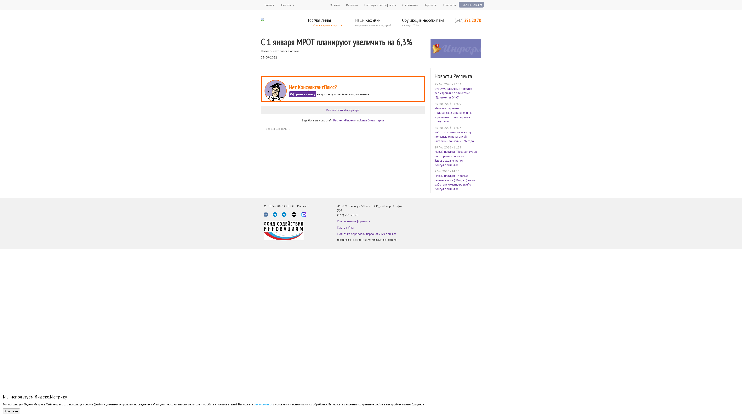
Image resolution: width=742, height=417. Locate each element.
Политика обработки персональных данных (366, 234)
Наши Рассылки (367, 20)
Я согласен (11, 411)
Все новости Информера (342, 110)
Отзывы (335, 5)
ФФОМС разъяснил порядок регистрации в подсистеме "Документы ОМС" (453, 93)
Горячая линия (319, 20)
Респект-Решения (344, 120)
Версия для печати (277, 129)
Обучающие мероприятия (423, 20)
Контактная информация (353, 221)
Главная (269, 5)
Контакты (449, 5)
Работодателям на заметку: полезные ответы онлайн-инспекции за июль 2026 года (454, 136)
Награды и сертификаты (380, 5)
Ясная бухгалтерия (371, 120)
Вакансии (352, 5)
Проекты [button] (286, 5)
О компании (410, 5)
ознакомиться (263, 404)
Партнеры (430, 5)
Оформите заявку (302, 94)
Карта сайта (345, 227)
